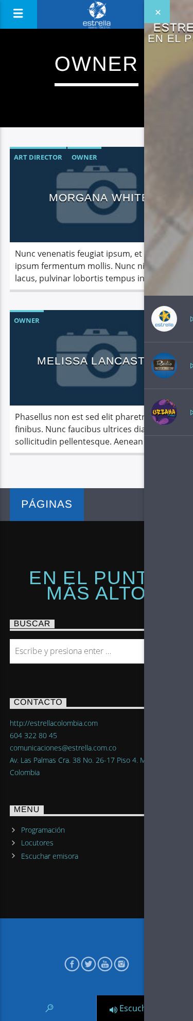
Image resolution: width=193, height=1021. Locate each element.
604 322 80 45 (33, 735)
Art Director (38, 157)
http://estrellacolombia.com (54, 723)
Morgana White (99, 197)
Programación (43, 830)
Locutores (37, 842)
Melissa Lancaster (99, 361)
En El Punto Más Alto (96, 585)
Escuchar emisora (49, 856)
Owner (84, 157)
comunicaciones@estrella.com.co (63, 748)
